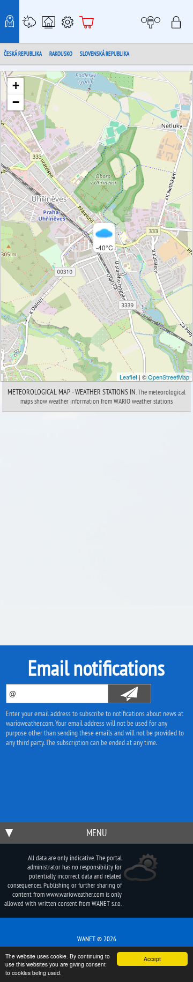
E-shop (86, 21)
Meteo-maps (9, 21)
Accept (152, 959)
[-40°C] (96, 226)
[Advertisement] (96, 514)
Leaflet (128, 377)
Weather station (29, 21)
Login (179, 21)
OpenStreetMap (168, 377)
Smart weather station (48, 21)
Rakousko (60, 53)
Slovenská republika (104, 53)
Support (67, 21)
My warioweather (152, 21)
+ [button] (15, 85)
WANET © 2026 (96, 938)
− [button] (15, 102)
